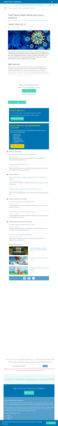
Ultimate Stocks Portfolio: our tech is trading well (22, 154)
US (24, 24)
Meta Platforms (30, 20)
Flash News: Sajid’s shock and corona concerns (22, 224)
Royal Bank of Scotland (43, 20)
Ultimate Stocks (17, 134)
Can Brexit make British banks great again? (20, 234)
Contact (9, 419)
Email (10, 27)
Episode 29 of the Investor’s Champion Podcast (22, 201)
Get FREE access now (29, 91)
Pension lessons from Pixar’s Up (38, 258)
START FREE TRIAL (17, 146)
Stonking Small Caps (18, 140)
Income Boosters (17, 135)
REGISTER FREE (18, 119)
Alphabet (15, 20)
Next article (21, 102)
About (8, 415)
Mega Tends (16, 137)
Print (15, 27)
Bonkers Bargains (17, 138)
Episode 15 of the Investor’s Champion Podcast (22, 212)
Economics (11, 24)
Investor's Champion (12, 2)
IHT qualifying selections (18, 141)
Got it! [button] (51, 423)
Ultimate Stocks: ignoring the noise (18, 164)
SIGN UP (29, 393)
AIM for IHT (10, 417)
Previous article (13, 102)
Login (34, 94)
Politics (17, 24)
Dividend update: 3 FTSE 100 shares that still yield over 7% (25, 189)
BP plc (23, 20)
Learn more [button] (5, 423)
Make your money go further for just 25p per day (29, 5)
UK (21, 24)
